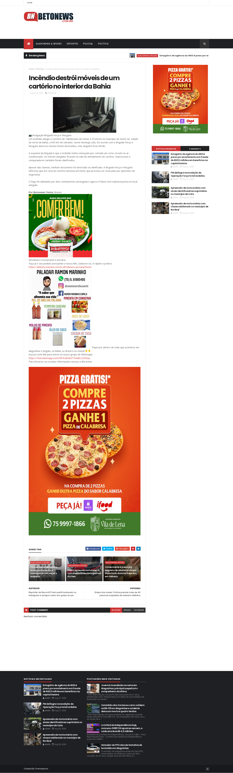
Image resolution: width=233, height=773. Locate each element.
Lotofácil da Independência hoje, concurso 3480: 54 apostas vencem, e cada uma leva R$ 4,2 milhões (121, 728)
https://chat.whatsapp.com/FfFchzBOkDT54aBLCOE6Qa (59, 358)
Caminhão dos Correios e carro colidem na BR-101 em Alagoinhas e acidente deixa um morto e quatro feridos (122, 708)
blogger (116, 610)
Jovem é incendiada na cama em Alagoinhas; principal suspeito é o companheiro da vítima (119, 688)
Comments (195, 149)
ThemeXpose (41, 768)
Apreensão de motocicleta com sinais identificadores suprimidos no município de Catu (189, 191)
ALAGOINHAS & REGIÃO (49, 43)
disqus (127, 610)
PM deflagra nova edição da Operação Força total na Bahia (188, 174)
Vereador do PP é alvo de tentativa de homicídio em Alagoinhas (121, 746)
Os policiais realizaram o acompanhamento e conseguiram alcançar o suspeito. (43, 572)
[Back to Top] (207, 769)
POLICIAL (88, 43)
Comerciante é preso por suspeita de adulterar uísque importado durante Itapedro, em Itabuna (121, 572)
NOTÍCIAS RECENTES (166, 149)
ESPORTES (72, 43)
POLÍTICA (103, 43)
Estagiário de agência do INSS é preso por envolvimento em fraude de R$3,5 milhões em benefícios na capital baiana (189, 158)
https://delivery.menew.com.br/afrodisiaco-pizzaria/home (60, 267)
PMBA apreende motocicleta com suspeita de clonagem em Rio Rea (84, 573)
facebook (139, 610)
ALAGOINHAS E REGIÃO (130, 55)
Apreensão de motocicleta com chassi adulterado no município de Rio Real (189, 206)
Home (29, 3)
